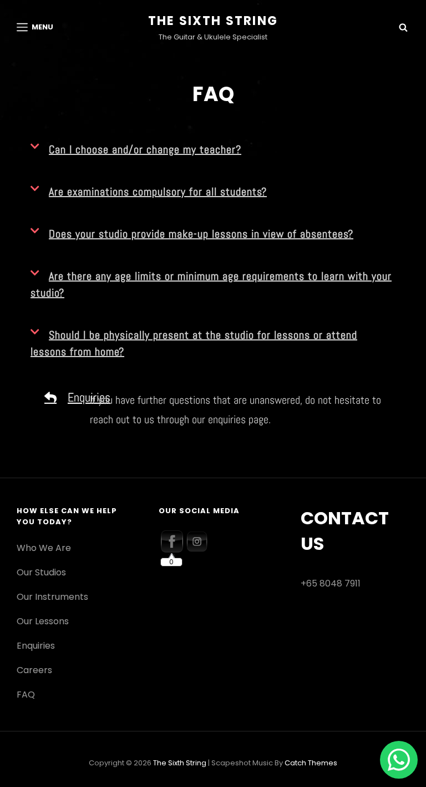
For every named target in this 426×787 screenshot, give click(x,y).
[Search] (403, 27)
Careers (34, 670)
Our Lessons (43, 621)
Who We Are (44, 548)
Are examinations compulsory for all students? (158, 191)
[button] (213, 150)
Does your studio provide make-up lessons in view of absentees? (201, 234)
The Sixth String (213, 20)
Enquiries (36, 645)
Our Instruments (52, 596)
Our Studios (41, 572)
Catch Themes (311, 763)
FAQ (26, 694)
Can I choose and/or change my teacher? (145, 149)
